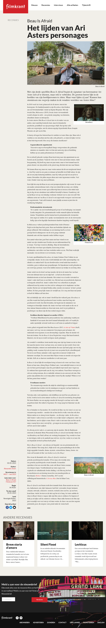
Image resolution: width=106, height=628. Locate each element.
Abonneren (24, 622)
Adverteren (38, 622)
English (101, 622)
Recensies (46, 5)
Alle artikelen (72, 5)
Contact (62, 622)
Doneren (51, 622)
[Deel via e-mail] (14, 507)
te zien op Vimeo (69, 327)
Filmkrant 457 (11, 482)
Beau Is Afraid (11, 480)
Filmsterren (88, 622)
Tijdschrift (86, 5)
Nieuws (34, 5)
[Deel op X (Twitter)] (10, 507)
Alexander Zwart (10, 468)
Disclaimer (75, 622)
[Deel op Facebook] (7, 507)
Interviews (58, 5)
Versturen (39, 599)
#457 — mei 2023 (10, 474)
